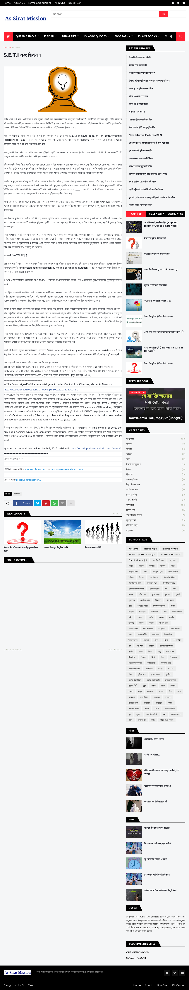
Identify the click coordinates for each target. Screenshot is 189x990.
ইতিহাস (131, 577)
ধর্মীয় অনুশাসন (148, 628)
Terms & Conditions (39, 2)
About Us (19, 2)
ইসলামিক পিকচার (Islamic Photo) (160, 269)
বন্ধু (159, 651)
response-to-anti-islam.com (67, 469)
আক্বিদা (155, 454)
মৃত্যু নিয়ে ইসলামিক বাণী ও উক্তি (156, 254)
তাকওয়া (161, 617)
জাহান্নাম (142, 611)
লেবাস (131, 691)
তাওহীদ (150, 617)
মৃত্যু (144, 685)
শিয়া (170, 691)
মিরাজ (130, 674)
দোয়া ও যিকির (155, 494)
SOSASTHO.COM (136, 958)
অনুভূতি (155, 449)
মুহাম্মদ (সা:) (133, 685)
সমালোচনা (159, 702)
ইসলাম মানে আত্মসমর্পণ (138, 65)
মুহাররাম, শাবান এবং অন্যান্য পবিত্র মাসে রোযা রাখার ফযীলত (152, 197)
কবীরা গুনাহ (142, 594)
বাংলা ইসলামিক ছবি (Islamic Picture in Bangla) (163, 349)
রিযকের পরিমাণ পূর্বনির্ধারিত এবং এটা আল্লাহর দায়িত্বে (149, 80)
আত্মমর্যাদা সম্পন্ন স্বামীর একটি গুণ (157, 786)
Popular (136, 214)
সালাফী (156, 708)
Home (7, 2)
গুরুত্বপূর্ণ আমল (155, 479)
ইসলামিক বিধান (152, 583)
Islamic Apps (150, 548)
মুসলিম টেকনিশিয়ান (135, 680)
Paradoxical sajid (138, 560)
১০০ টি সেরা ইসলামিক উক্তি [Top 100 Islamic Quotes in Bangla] (161, 224)
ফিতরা (140, 651)
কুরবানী (178, 594)
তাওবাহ (140, 617)
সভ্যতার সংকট (133, 702)
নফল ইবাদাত (175, 628)
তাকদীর (171, 617)
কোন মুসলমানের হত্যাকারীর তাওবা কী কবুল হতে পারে (149, 143)
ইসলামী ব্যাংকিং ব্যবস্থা (136, 588)
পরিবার (156, 640)
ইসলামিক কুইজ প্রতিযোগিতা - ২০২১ (158, 316)
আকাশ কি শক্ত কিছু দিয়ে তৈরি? (56, 547)
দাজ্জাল (151, 622)
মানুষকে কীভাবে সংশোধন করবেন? (142, 73)
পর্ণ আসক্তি (177, 640)
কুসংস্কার (132, 600)
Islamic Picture (170, 548)
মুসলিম (168, 674)
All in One (60, 2)
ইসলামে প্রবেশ (154, 588)
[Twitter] (37, 503)
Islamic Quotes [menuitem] (95, 36)
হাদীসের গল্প (141, 719)
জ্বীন (130, 617)
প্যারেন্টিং (151, 645)
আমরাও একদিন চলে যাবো (138, 96)
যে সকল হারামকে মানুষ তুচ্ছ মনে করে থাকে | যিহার (148, 174)
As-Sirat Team (26, 985)
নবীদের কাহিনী (155, 499)
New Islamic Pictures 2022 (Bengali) (156, 418)
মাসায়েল (170, 668)
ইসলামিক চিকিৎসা (169, 577)
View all (117, 513)
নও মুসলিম (161, 628)
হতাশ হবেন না (175, 714)
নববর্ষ (130, 634)
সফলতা (167, 697)
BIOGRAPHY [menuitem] (122, 36)
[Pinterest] (46, 503)
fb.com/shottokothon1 (28, 479)
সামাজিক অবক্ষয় (134, 708)
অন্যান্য (151, 565)
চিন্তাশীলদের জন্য (155, 484)
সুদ (130, 714)
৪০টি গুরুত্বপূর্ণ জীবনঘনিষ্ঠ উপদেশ (157, 874)
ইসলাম (141, 577)
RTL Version (74, 2)
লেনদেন (172, 685)
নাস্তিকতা (155, 505)
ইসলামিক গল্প (154, 577)
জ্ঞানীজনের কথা (155, 489)
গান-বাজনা (170, 600)
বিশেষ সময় (173, 657)
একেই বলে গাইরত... (152, 754)
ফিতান (150, 651)
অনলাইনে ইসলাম (158, 560)
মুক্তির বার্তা (141, 674)
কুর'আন (167, 594)
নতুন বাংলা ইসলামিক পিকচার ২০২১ (157, 300)
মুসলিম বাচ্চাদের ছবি (153, 680)
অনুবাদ (155, 444)
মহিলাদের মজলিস (134, 668)
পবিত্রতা (146, 640)
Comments (175, 214)
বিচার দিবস (132, 657)
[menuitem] (8, 36)
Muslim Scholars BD (171, 554)
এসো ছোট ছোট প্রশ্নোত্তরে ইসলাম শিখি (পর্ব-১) (163, 332)
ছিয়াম (173, 605)
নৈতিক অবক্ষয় (133, 640)
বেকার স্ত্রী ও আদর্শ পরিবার (138, 104)
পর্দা (130, 645)
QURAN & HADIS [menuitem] (26, 36)
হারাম (152, 719)
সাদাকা (170, 702)
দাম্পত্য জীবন (163, 622)
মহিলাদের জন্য (155, 525)
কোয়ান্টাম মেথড (145, 600)
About (148, 985)
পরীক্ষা (166, 640)
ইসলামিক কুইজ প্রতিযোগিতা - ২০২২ (158, 363)
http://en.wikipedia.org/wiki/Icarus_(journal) (96, 448)
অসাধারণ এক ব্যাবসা (137, 111)
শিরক (179, 691)
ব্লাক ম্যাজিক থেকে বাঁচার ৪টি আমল (142, 181)
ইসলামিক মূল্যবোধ (155, 464)
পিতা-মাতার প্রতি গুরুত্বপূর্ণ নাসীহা (142, 127)
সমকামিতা (147, 702)
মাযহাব (160, 668)
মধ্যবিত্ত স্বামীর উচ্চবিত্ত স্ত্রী (155, 801)
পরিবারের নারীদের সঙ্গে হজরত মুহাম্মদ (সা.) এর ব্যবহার (161, 772)
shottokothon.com (35, 469)
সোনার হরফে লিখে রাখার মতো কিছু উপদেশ (160, 890)
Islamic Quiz (156, 214)
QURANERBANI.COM (137, 952)
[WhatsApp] (54, 503)
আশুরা (145, 571)
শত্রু (140, 691)
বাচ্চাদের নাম (170, 651)
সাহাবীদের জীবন (170, 708)
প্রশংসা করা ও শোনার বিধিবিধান (141, 158)
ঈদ (166, 588)
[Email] (62, 503)
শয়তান (161, 691)
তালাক (141, 622)
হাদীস (130, 719)
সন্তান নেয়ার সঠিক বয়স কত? (140, 205)
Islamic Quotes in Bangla (142, 554)
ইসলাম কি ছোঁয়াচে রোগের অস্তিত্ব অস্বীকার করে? (21, 549)
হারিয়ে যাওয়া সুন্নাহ (166, 719)
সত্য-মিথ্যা (144, 697)
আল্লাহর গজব (133, 571)
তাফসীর (131, 622)
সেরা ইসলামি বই (152, 714)
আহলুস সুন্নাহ (158, 571)
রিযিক (163, 685)
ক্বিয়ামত (155, 474)
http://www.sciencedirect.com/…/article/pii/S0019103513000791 (41, 389)
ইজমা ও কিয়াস (173, 571)
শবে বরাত (150, 691)
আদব (155, 459)
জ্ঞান (165, 611)
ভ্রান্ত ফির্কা (155, 520)
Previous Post (14, 649)
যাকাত (153, 685)
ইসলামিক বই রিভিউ (135, 583)
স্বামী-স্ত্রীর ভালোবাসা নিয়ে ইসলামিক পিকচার (146, 189)
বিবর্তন (153, 657)
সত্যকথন (16, 47)
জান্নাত (131, 611)
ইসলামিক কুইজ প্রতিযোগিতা (155, 238)
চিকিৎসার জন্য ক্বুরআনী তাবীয (140, 166)
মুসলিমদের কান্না (170, 680)
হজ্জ (164, 714)
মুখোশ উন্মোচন (155, 674)
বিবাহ (162, 657)
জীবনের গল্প (154, 611)
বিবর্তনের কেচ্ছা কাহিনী (93, 547)
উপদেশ (155, 469)
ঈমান (174, 588)
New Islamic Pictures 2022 (145, 135)
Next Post (114, 649)
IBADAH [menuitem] (49, 36)
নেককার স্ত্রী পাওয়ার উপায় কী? (140, 119)
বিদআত (143, 657)
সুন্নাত (138, 714)
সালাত (147, 708)
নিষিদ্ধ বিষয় (155, 510)
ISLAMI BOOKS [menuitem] (147, 36)
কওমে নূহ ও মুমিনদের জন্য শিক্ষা (141, 88)
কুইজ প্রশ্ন (155, 594)
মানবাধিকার (149, 668)
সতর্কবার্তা (132, 697)
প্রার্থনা (131, 651)
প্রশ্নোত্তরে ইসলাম (155, 515)
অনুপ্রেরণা (155, 439)
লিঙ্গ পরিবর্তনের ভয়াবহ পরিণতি (140, 57)
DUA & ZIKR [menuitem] (69, 36)
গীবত (130, 605)
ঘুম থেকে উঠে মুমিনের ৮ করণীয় (140, 150)
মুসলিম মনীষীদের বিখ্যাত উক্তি (155, 285)
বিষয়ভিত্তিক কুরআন (135, 662)
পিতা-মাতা (140, 645)
